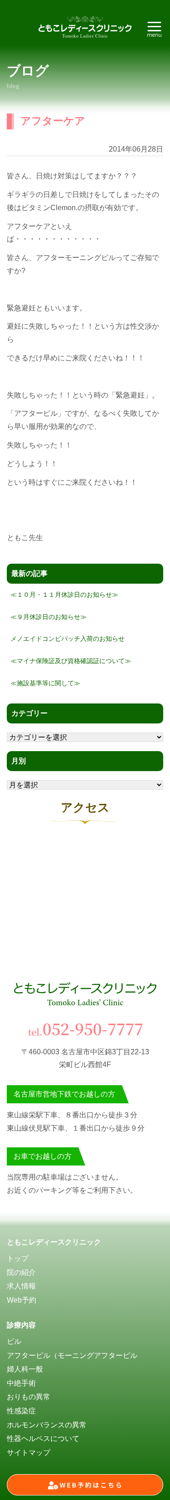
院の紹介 (21, 1272)
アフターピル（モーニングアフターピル (72, 1355)
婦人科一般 (25, 1369)
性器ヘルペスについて (43, 1438)
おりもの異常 (28, 1397)
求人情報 (21, 1286)
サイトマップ (28, 1452)
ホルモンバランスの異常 (47, 1425)
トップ (18, 1258)
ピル (14, 1341)
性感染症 (21, 1411)
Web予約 (21, 1300)
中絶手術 (21, 1383)
